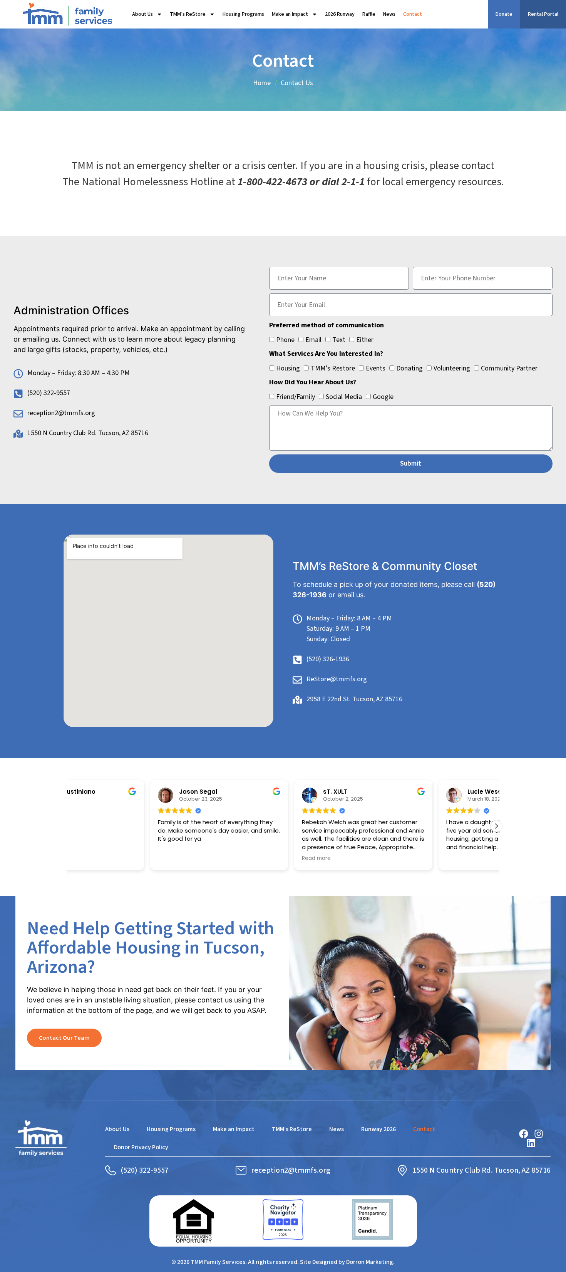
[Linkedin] (531, 1143)
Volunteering (452, 368)
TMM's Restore (333, 368)
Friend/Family (295, 397)
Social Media (344, 397)
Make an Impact (290, 14)
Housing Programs (243, 14)
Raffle (368, 14)
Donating (409, 368)
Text (338, 340)
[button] (496, 826)
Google (383, 397)
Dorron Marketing (369, 1262)
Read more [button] (380, 858)
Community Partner (509, 368)
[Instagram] (538, 1133)
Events (375, 368)
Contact (412, 14)
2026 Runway (340, 14)
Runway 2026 (378, 1129)
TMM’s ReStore (188, 14)
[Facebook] (523, 1133)
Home (262, 83)
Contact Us (297, 83)
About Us (142, 14)
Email (313, 340)
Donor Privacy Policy (141, 1147)
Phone (285, 340)
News (389, 14)
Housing (288, 368)
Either (364, 340)
